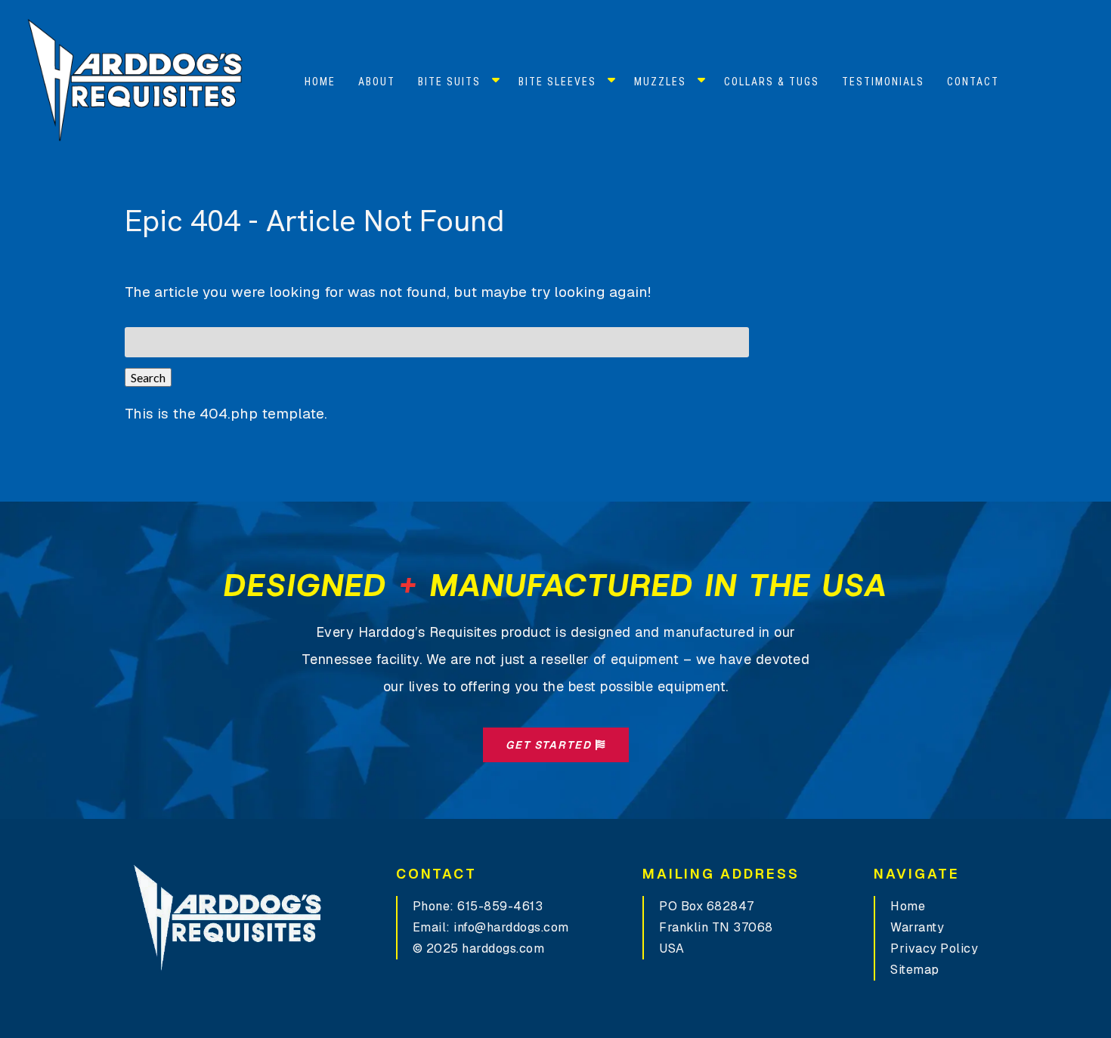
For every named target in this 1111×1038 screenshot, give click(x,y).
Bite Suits (449, 82)
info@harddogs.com (511, 927)
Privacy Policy (934, 948)
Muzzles (660, 82)
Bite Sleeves (557, 82)
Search (148, 377)
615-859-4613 (500, 906)
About (376, 82)
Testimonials (883, 82)
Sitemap (914, 970)
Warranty (917, 927)
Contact (973, 82)
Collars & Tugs (771, 82)
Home (320, 82)
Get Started (551, 745)
